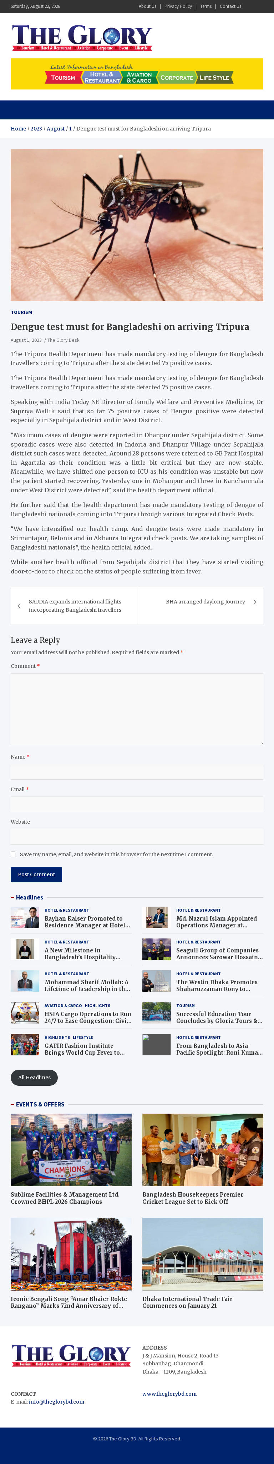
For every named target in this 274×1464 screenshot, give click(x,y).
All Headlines (34, 1077)
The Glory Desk (63, 340)
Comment (25, 666)
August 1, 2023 (26, 340)
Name (20, 757)
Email (20, 789)
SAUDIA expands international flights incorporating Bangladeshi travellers (75, 605)
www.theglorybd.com (169, 1394)
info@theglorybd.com (56, 1402)
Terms (206, 6)
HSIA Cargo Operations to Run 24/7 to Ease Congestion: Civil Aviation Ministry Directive (88, 1021)
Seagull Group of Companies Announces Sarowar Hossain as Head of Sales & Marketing (218, 957)
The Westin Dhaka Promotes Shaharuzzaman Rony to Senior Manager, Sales (217, 989)
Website (20, 822)
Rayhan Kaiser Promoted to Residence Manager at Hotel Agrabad (85, 925)
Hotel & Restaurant (67, 910)
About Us (147, 6)
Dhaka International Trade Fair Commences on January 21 (187, 1303)
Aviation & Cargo (63, 1005)
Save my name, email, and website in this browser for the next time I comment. (116, 854)
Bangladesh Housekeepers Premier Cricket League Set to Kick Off (192, 1198)
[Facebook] (249, 6)
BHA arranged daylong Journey (205, 601)
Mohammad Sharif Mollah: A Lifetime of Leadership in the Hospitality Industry (86, 989)
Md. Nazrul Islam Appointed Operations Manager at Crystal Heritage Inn (216, 925)
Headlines (29, 897)
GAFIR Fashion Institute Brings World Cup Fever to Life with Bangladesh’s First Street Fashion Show (85, 1056)
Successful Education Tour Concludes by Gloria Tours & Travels (217, 1021)
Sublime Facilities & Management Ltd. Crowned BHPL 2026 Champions (65, 1198)
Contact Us (230, 6)
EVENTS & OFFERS (40, 1104)
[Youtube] (258, 6)
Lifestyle (83, 1037)
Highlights (97, 1005)
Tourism (21, 312)
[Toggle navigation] (19, 109)
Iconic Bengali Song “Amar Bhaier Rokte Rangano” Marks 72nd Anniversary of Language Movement (69, 1306)
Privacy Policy (178, 6)
